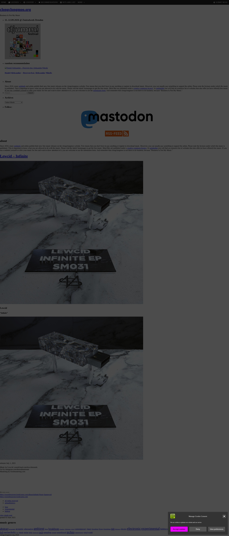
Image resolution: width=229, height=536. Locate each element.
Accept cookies (179, 529)
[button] (224, 516)
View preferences (216, 529)
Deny (198, 529)
